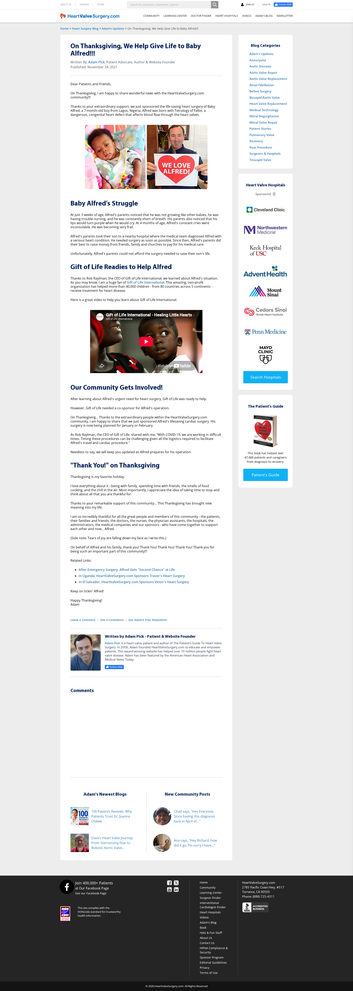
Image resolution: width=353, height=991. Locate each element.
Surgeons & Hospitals (264, 153)
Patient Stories (260, 128)
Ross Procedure (260, 147)
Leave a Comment (82, 620)
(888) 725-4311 (264, 896)
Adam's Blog (208, 922)
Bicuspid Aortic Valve (264, 97)
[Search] (214, 4)
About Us (206, 938)
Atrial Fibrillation (261, 85)
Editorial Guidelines (213, 962)
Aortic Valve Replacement (268, 79)
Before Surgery (260, 91)
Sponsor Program (211, 957)
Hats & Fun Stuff (211, 933)
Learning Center (211, 893)
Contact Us (207, 943)
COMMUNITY (151, 16)
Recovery (256, 141)
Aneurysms (257, 60)
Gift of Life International (145, 282)
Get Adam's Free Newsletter (147, 620)
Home (64, 28)
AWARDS (84, 4)
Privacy (204, 968)
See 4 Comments (112, 620)
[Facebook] (66, 886)
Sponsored (263, 194)
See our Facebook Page (90, 893)
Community (208, 887)
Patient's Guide (265, 474)
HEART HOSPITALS (226, 16)
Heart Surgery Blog (85, 28)
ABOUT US (65, 4)
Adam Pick (96, 62)
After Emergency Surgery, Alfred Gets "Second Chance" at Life (127, 569)
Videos (204, 917)
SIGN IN (266, 4)
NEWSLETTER (285, 16)
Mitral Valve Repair (263, 122)
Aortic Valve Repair (263, 72)
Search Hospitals (265, 377)
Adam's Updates (113, 28)
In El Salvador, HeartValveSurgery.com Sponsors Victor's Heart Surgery (134, 582)
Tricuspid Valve (260, 160)
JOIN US (250, 4)
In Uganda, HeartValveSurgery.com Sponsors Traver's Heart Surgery (132, 576)
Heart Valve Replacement (268, 104)
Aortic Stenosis (260, 66)
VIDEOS (246, 16)
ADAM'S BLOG (264, 16)
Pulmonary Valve (261, 135)
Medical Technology (263, 110)
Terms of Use (209, 973)
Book (203, 927)
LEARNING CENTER (175, 16)
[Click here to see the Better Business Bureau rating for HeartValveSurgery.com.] (277, 907)
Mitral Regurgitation (264, 116)
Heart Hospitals (210, 912)
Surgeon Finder (210, 898)
